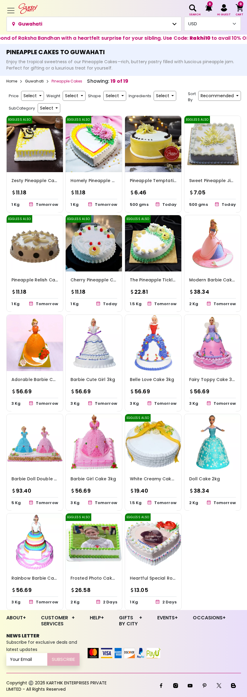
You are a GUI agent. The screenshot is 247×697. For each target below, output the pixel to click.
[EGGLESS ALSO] (35, 143)
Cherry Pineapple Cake (95, 280)
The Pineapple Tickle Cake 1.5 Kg (166, 280)
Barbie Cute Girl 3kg (92, 379)
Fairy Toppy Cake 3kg (213, 379)
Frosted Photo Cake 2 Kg (98, 578)
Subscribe (63, 659)
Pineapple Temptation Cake (161, 181)
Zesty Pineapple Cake (35, 181)
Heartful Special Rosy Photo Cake (167, 578)
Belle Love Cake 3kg (152, 379)
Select (30, 96)
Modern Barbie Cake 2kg (216, 280)
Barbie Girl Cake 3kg (93, 479)
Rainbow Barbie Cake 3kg (39, 578)
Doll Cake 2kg (204, 479)
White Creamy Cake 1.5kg (158, 479)
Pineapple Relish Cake (35, 280)
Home (11, 81)
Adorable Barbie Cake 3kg (40, 379)
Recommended (218, 96)
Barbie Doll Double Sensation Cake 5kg (54, 479)
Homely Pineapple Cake (96, 181)
